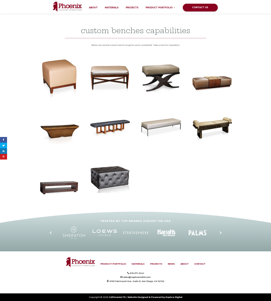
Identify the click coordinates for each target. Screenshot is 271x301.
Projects (132, 8)
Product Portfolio (159, 8)
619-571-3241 (137, 273)
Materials (112, 8)
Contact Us (200, 7)
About (93, 8)
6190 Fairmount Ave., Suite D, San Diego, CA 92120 (137, 281)
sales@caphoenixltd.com (137, 277)
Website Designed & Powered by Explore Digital (154, 297)
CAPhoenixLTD (117, 297)
